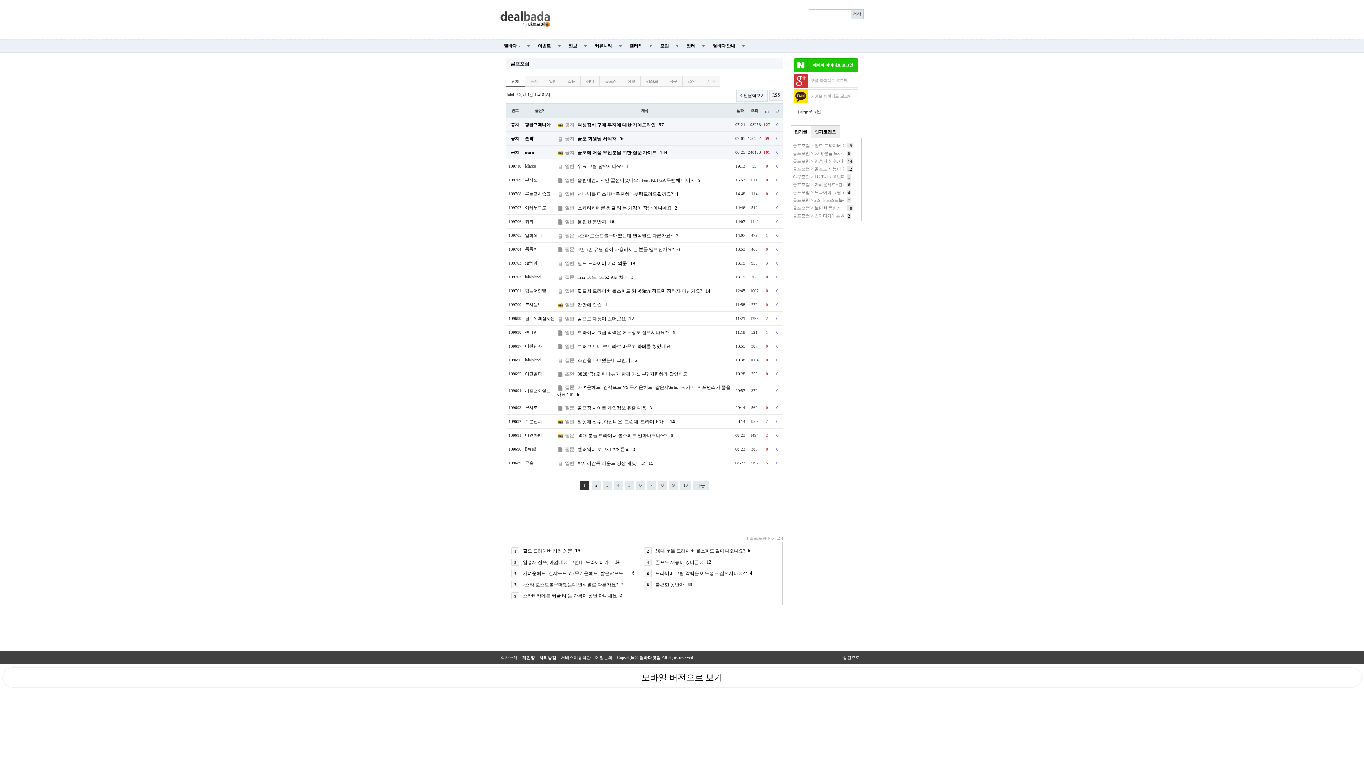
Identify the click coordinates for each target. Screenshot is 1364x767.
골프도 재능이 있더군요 (606, 318)
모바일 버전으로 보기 (682, 677)
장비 (590, 81)
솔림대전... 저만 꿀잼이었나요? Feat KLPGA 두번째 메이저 (639, 180)
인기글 (801, 131)
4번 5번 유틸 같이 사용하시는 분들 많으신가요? (629, 249)
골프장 (610, 81)
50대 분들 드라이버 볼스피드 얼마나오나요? (625, 435)
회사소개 (509, 657)
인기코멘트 (825, 131)
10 (685, 485)
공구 (673, 81)
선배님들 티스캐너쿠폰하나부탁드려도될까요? (628, 194)
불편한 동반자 (596, 221)
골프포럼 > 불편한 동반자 (817, 208)
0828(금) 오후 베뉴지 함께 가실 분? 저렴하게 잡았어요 (633, 374)
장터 (691, 45)
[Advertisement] (711, 20)
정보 (573, 45)
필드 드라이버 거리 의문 (606, 263)
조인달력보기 (752, 95)
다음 (701, 485)
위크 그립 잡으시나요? (603, 166)
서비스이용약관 (576, 657)
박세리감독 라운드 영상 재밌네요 (616, 463)
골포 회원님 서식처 (601, 138)
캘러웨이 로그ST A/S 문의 (606, 449)
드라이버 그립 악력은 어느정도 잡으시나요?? (626, 332)
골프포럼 (520, 63)
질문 (571, 81)
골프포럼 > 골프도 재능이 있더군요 (826, 169)
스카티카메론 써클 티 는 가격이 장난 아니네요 (627, 208)
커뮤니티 (603, 45)
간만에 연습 (592, 305)
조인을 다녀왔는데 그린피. (607, 360)
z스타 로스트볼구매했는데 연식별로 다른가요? (628, 235)
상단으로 (851, 657)
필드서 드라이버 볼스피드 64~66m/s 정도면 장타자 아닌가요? (644, 291)
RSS (776, 95)
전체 (515, 81)
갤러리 (636, 45)
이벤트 (544, 45)
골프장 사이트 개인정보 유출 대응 (615, 407)
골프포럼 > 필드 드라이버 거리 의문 (826, 145)
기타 (710, 81)
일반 (553, 81)
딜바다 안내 (724, 45)
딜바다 (512, 45)
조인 (692, 81)
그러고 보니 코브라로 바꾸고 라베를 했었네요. (625, 346)
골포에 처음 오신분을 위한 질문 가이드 (622, 152)
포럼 (664, 45)
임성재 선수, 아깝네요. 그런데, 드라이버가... (626, 421)
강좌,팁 (652, 81)
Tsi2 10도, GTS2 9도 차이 (606, 277)
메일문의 (603, 657)
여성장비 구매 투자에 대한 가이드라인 (621, 124)
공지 (534, 81)
